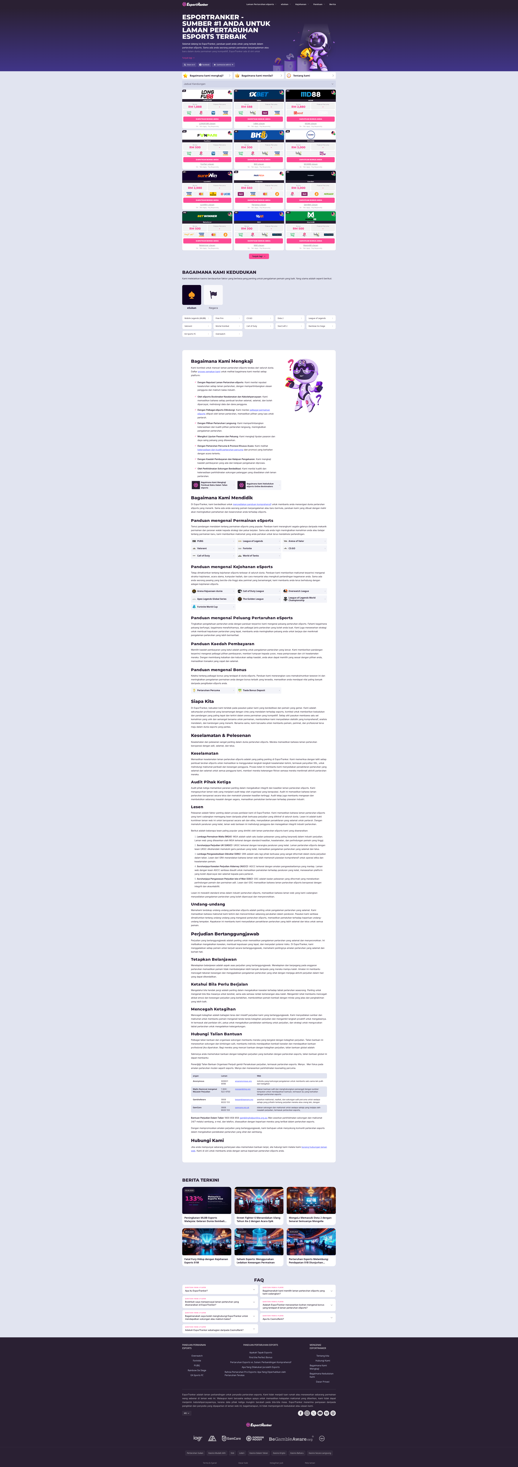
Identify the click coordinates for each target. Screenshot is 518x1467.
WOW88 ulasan (311, 164)
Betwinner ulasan (207, 245)
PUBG (197, 1365)
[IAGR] (198, 1438)
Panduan (317, 4)
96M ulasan (259, 245)
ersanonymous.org (243, 1081)
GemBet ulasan (311, 204)
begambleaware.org (244, 1099)
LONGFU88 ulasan (207, 123)
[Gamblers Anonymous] (212, 1438)
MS (185, 1413)
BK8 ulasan (259, 164)
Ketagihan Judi (276, 1463)
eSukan (284, 4)
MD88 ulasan (311, 123)
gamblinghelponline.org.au (254, 1117)
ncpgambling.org (242, 1089)
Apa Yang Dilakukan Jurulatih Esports (261, 1367)
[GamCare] (231, 1438)
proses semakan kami (209, 371)
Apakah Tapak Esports (260, 1352)
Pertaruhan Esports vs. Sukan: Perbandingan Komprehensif (260, 1362)
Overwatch (197, 1355)
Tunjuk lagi (257, 256)
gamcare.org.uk (242, 1107)
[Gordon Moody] (255, 1438)
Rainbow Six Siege (197, 1370)
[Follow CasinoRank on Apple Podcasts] (333, 1413)
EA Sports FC (197, 1375)
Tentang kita (322, 1355)
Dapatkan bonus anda (207, 119)
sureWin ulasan (207, 204)
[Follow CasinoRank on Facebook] (300, 1413)
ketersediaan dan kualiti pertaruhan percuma (220, 449)
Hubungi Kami (323, 1360)
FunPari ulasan (207, 164)
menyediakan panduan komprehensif (252, 504)
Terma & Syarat (210, 1463)
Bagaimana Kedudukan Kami (321, 1375)
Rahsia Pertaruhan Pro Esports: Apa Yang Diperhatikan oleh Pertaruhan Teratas (255, 1373)
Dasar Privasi (322, 1381)
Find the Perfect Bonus (260, 1357)
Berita (332, 4)
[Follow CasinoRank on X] (313, 1413)
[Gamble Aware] (291, 1438)
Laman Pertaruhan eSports (260, 4)
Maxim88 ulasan (310, 245)
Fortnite (197, 1360)
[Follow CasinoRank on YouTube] (320, 1413)
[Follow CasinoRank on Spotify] (326, 1413)
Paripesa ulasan (259, 204)
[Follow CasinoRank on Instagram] (307, 1413)
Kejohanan (300, 4)
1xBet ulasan (259, 123)
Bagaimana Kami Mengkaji (318, 1367)
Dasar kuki (243, 1463)
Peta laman (310, 1463)
